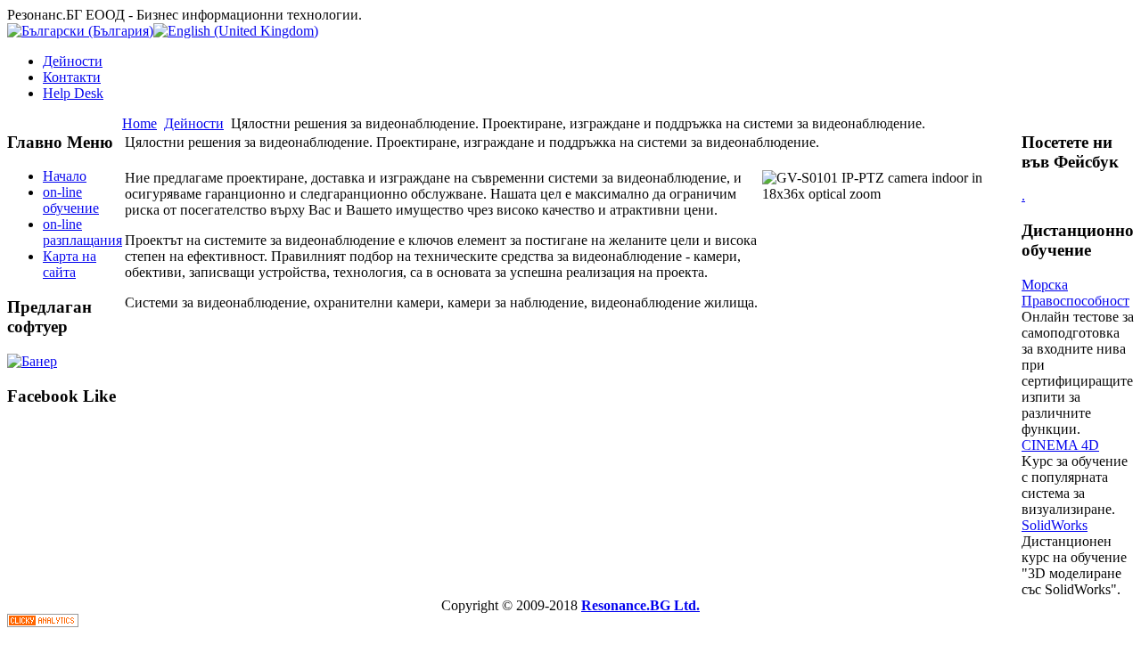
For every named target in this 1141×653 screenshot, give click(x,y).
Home (139, 123)
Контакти (72, 77)
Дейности (73, 61)
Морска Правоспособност (1075, 292)
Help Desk (73, 93)
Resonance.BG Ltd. (640, 605)
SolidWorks (1055, 525)
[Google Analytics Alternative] (42, 622)
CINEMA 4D (1060, 445)
